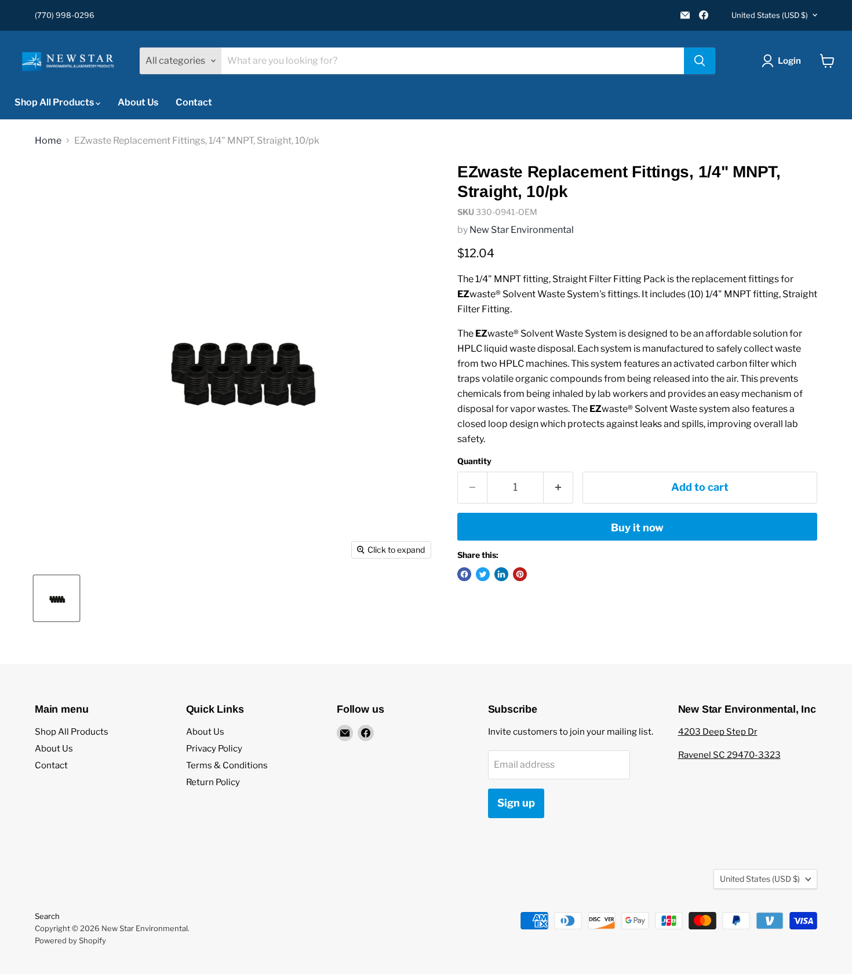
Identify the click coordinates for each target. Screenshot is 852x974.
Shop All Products (55, 102)
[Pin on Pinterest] (520, 574)
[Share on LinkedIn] (501, 574)
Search (47, 916)
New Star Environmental (521, 229)
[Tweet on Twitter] (483, 574)
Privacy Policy (214, 748)
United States (769, 15)
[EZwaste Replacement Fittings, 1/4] (56, 598)
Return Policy (213, 782)
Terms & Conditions (227, 765)
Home (48, 141)
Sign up (516, 803)
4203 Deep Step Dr (718, 732)
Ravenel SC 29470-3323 (729, 755)
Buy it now (637, 527)
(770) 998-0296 (64, 15)
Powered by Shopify (70, 940)
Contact (194, 102)
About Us (138, 102)
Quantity (474, 461)
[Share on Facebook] (464, 574)
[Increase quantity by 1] (558, 488)
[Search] (699, 61)
